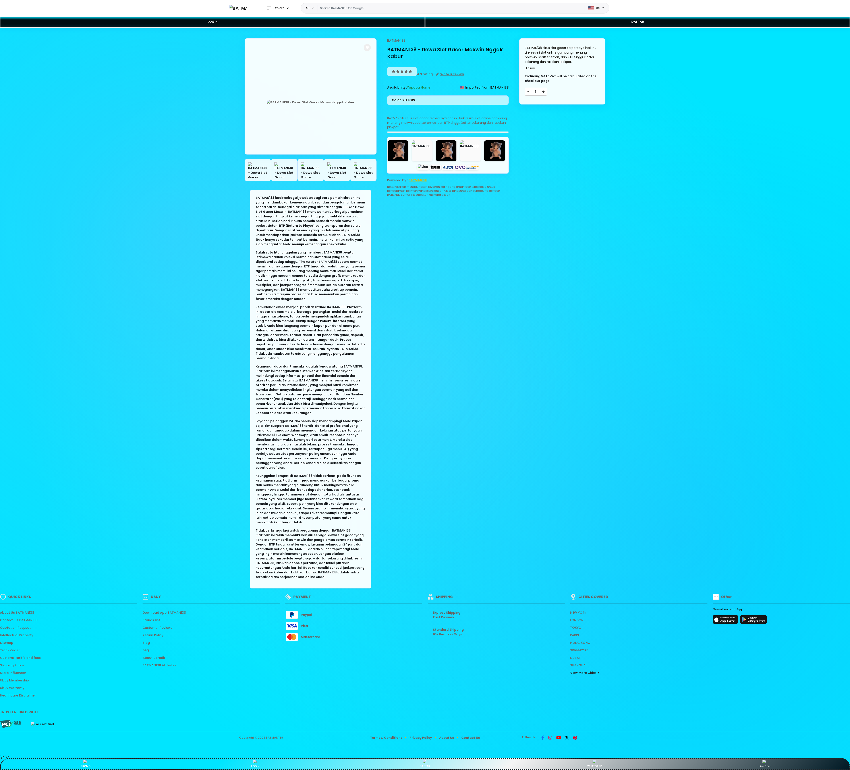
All (307, 8)
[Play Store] (753, 620)
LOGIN (213, 21)
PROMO (86, 766)
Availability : (397, 87)
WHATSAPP (594, 766)
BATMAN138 (274, 737)
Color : (403, 100)
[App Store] (726, 620)
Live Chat (765, 766)
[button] (367, 47)
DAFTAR (637, 21)
